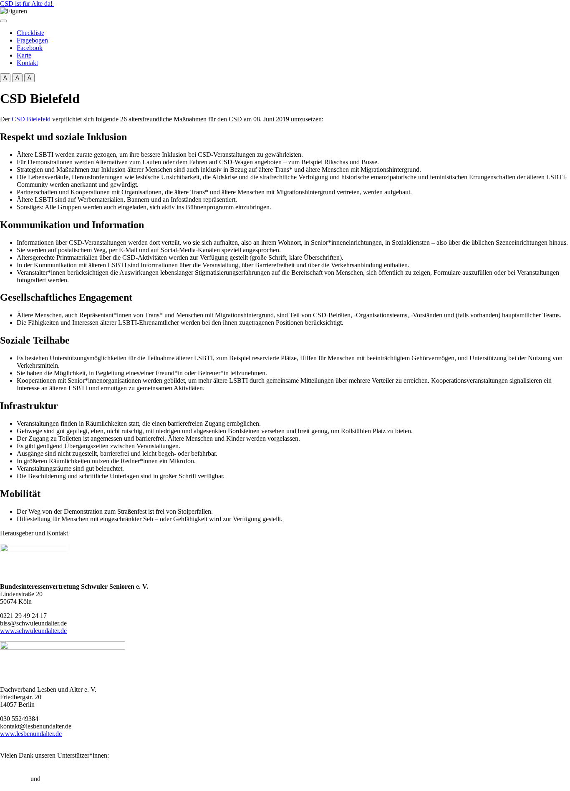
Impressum (14, 778)
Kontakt (27, 62)
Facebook (30, 47)
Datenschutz (58, 778)
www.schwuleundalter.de (33, 630)
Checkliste (30, 32)
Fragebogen (32, 40)
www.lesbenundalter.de (31, 733)
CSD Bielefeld (31, 119)
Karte (24, 55)
